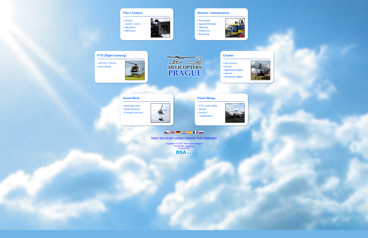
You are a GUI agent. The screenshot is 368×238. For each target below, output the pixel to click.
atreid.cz (190, 146)
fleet (199, 137)
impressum (210, 137)
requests (190, 137)
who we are (166, 137)
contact (179, 137)
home (154, 137)
